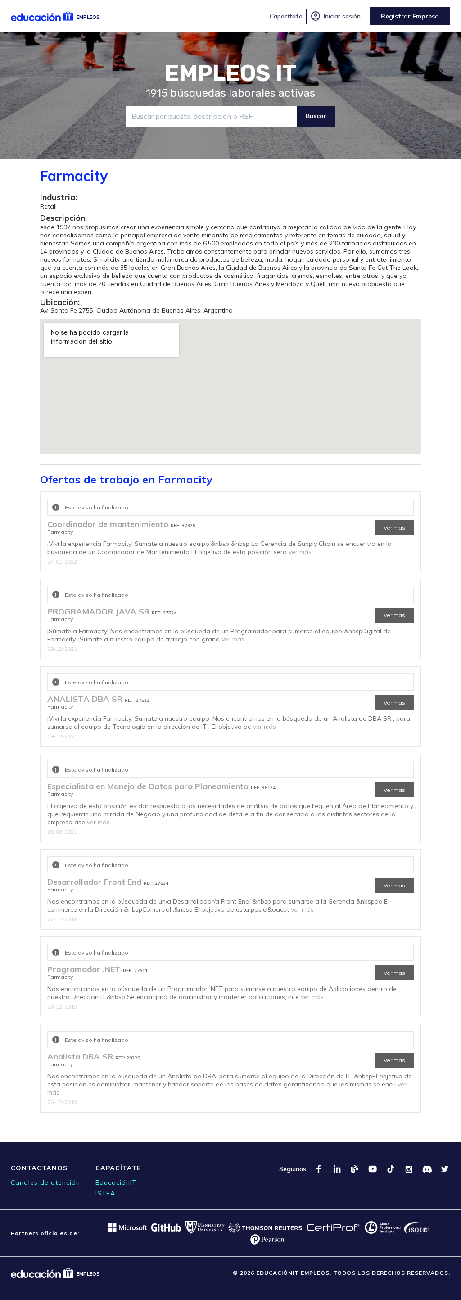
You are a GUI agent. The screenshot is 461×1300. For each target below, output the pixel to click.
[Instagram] (408, 1169)
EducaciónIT (115, 1182)
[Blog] (354, 1169)
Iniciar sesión (335, 16)
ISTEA (105, 1193)
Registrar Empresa (410, 16)
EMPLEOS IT (230, 73)
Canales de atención (45, 1182)
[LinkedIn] (336, 1169)
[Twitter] (444, 1169)
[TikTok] (390, 1169)
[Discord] (426, 1169)
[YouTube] (372, 1169)
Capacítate (286, 16)
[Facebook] (318, 1169)
